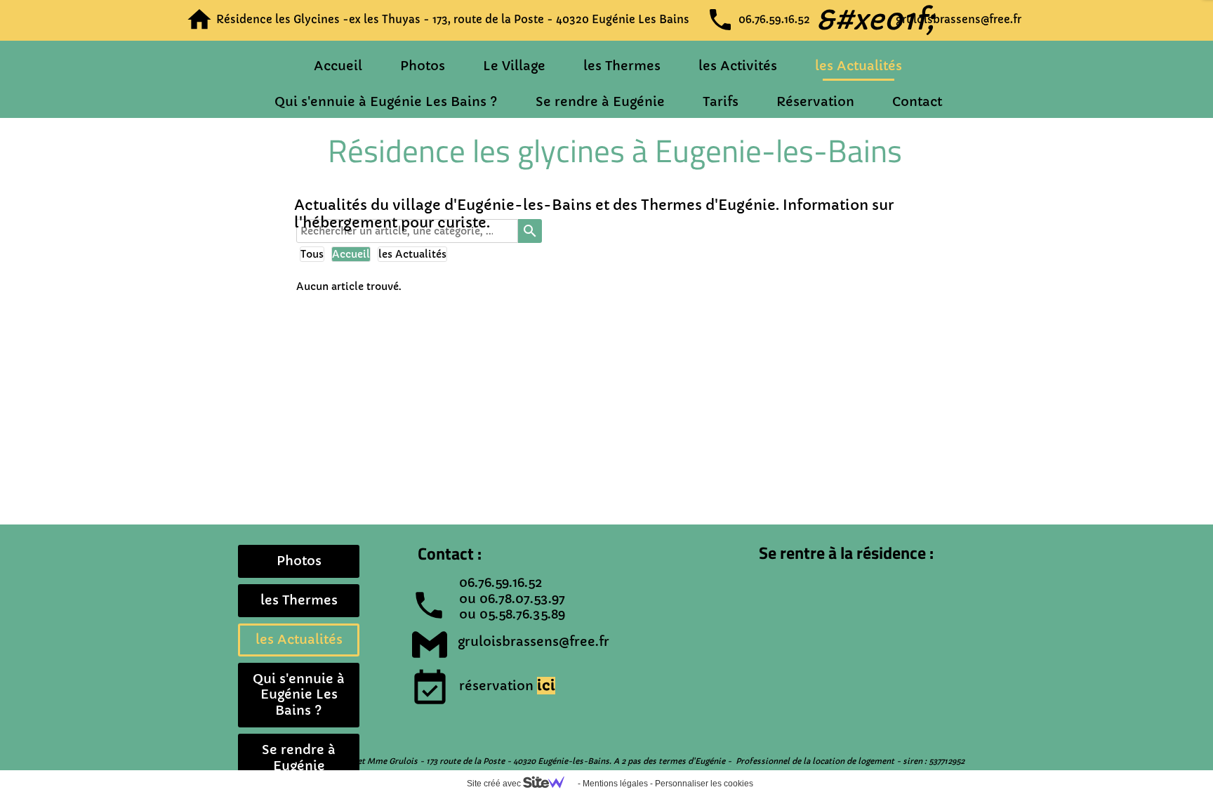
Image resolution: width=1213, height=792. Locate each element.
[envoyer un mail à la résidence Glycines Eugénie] (429, 644)
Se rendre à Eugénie (600, 101)
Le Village (514, 66)
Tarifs (720, 101)
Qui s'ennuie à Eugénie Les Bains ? (386, 101)
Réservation (815, 101)
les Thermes (622, 66)
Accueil (338, 66)
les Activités (737, 66)
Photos (422, 66)
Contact (917, 101)
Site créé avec (495, 783)
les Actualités (858, 66)
